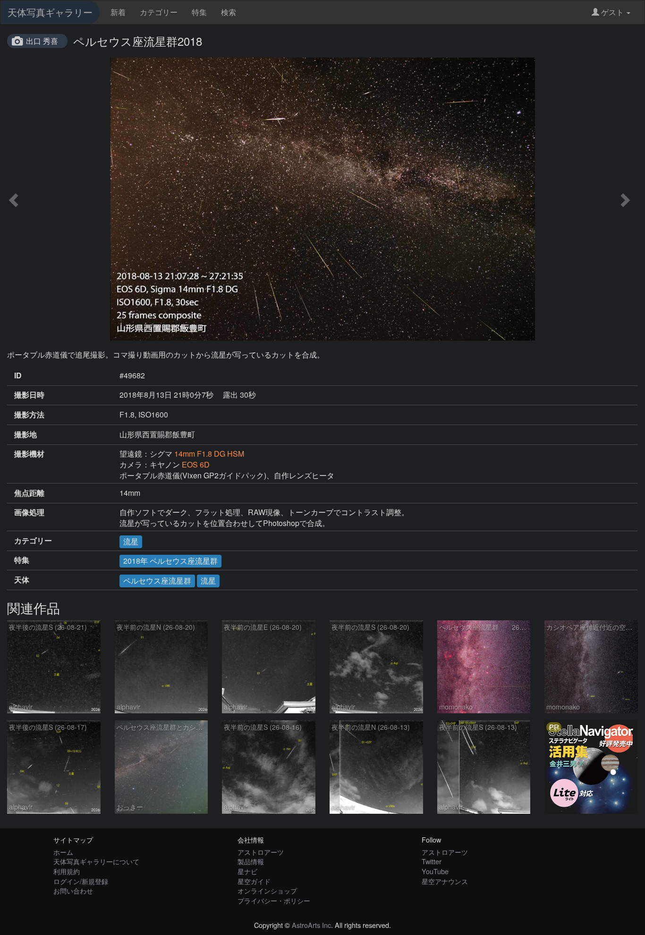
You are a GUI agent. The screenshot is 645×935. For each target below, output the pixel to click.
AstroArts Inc (311, 925)
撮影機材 (29, 454)
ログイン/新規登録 (80, 881)
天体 (21, 580)
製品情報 (251, 861)
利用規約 (66, 871)
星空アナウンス (445, 881)
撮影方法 (29, 414)
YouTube (435, 871)
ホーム (63, 852)
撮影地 (25, 434)
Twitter (431, 861)
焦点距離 (29, 493)
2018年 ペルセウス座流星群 (170, 560)
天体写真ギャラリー (50, 12)
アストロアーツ (261, 852)
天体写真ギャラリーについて (96, 861)
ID (18, 375)
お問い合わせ (73, 890)
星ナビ (247, 871)
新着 (118, 12)
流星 (130, 541)
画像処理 (29, 512)
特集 (199, 12)
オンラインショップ (267, 890)
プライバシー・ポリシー (274, 900)
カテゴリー (159, 12)
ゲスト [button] (612, 12)
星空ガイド (254, 881)
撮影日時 (29, 395)
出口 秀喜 (42, 40)
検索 (228, 12)
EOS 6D (196, 464)
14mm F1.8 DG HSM (209, 453)
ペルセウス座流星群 (157, 580)
